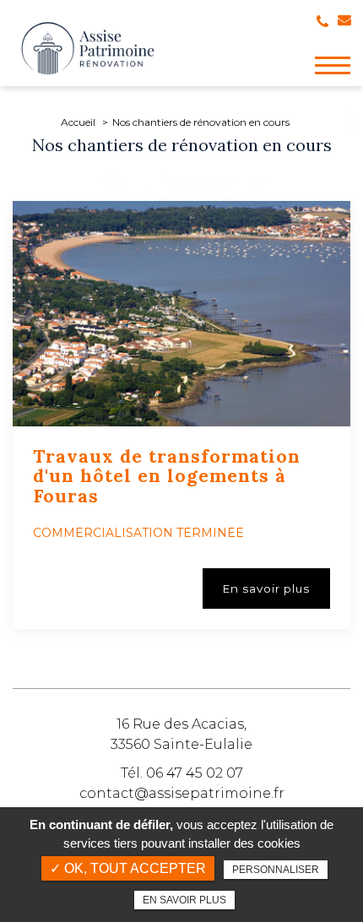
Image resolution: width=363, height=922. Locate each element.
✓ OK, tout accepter (128, 868)
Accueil (78, 122)
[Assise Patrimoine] (87, 48)
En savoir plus (184, 900)
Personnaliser (275, 870)
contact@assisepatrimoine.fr (181, 793)
